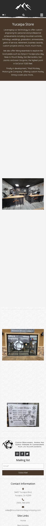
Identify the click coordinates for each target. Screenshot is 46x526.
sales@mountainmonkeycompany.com (23, 510)
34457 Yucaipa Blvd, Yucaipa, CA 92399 (23, 494)
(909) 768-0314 (23, 503)
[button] (17, 454)
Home (23, 520)
